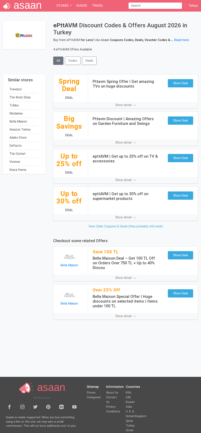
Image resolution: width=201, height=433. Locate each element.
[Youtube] (74, 407)
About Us (112, 392)
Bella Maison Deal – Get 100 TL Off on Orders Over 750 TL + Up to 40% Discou (124, 263)
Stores (91, 392)
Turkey (130, 425)
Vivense (14, 162)
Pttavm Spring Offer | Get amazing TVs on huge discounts (123, 84)
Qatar (129, 421)
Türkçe (193, 5)
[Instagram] (22, 407)
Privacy (110, 406)
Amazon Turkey (20, 129)
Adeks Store (18, 137)
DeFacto (15, 145)
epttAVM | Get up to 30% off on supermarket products (120, 196)
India (129, 406)
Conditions (113, 411)
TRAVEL (97, 5)
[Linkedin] (61, 407)
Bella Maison (18, 121)
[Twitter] (35, 407)
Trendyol (15, 89)
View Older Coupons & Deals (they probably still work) (126, 226)
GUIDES (81, 5)
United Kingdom (136, 416)
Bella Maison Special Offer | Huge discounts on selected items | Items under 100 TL (125, 301)
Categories (94, 397)
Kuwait (130, 402)
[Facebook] (9, 407)
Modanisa (16, 113)
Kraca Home (17, 170)
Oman (129, 430)
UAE (128, 397)
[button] (125, 105)
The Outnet (17, 154)
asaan (49, 387)
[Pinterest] (48, 407)
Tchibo (14, 105)
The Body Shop (20, 97)
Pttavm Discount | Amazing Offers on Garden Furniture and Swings (123, 121)
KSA (128, 392)
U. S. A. (130, 411)
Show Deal (180, 83)
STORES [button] (63, 5)
